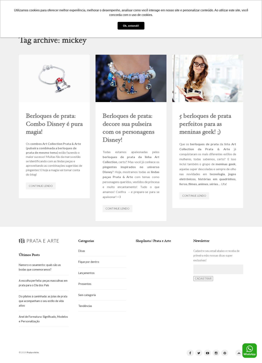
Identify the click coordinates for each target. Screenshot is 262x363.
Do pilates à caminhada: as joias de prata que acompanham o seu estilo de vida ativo (43, 301)
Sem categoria (87, 295)
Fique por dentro (88, 261)
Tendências (85, 306)
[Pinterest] (224, 353)
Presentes (84, 283)
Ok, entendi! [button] (131, 25)
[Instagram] (216, 353)
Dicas (81, 250)
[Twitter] (198, 353)
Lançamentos (86, 273)
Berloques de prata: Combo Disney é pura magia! (54, 124)
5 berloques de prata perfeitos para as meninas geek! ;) (205, 124)
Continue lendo (41, 185)
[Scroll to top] (238, 353)
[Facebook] (190, 353)
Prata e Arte (33, 352)
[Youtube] (207, 353)
